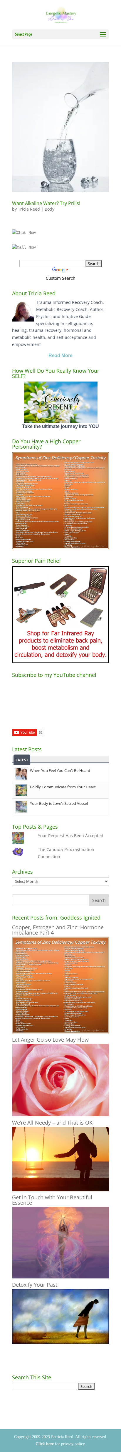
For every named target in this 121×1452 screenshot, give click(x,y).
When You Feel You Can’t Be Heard (60, 770)
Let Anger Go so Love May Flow (50, 1039)
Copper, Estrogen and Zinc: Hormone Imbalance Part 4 (58, 930)
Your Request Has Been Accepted (70, 835)
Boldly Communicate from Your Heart (63, 787)
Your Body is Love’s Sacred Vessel (59, 803)
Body (49, 209)
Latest (22, 759)
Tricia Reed (29, 209)
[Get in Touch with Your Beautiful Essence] (60, 1277)
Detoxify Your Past (34, 1284)
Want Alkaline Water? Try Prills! (46, 203)
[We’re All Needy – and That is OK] (60, 1190)
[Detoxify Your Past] (60, 1342)
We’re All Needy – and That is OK (52, 1122)
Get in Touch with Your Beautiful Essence (52, 1200)
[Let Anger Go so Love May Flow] (60, 1115)
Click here (45, 1444)
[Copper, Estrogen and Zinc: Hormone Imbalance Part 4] (60, 1032)
